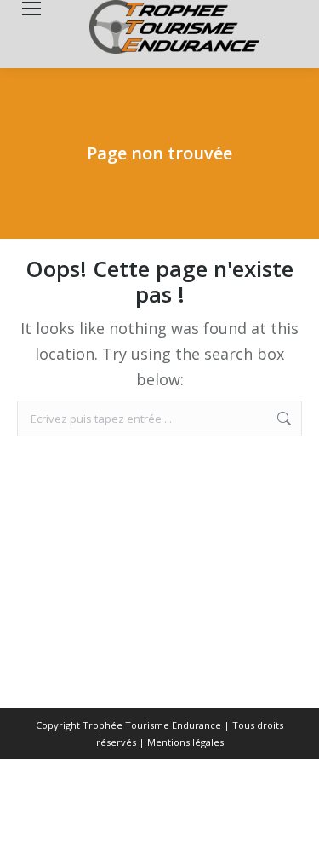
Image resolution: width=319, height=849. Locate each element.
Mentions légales (185, 742)
